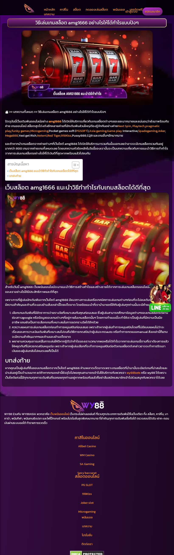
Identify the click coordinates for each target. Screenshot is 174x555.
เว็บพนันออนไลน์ (59, 414)
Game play (114, 130)
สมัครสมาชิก (152, 11)
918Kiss (66, 135)
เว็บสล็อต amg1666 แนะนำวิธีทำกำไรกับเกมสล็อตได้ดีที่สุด (43, 171)
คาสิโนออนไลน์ (87, 437)
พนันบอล (119, 9)
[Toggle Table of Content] (73, 165)
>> (10, 111)
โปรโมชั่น (87, 535)
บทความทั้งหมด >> (25, 111)
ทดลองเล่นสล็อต (97, 9)
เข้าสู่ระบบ (131, 11)
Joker (161, 130)
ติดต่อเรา (87, 544)
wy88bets (133, 372)
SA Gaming (87, 464)
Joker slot (87, 503)
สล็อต (77, 9)
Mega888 (11, 135)
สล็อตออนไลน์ (87, 476)
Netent (42, 135)
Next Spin (124, 125)
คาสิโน (64, 9)
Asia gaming (97, 130)
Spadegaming (147, 130)
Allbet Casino (87, 446)
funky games (21, 130)
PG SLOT (87, 485)
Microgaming (39, 130)
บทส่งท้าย (15, 176)
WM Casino (87, 455)
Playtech (138, 125)
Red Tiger (53, 135)
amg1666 (55, 121)
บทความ (49, 14)
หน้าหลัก (49, 9)
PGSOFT (81, 130)
